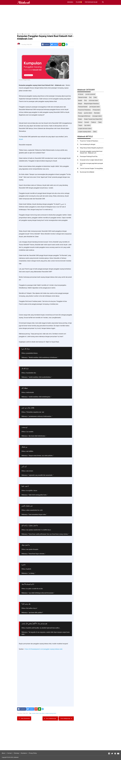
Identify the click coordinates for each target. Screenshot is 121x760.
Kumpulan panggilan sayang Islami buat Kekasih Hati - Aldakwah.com (91, 152)
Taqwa (80, 125)
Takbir (100, 122)
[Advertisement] (60, 19)
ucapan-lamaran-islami (84, 128)
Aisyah (21, 139)
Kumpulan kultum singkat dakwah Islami (91, 160)
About (3, 753)
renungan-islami (97, 116)
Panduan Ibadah (82, 106)
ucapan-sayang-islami (50, 713)
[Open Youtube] (118, 753)
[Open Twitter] (112, 753)
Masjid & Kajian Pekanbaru (91, 103)
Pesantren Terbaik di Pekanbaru (89, 141)
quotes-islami (35, 713)
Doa (90, 97)
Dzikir (95, 97)
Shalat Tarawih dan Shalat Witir (93, 119)
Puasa (80, 113)
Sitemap (16, 753)
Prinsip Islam (96, 110)
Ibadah (80, 100)
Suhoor (80, 122)
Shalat (80, 119)
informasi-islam (93, 100)
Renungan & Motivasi (84, 116)
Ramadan (97, 113)
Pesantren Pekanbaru (84, 110)
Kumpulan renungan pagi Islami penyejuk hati (91, 164)
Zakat (94, 131)
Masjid (80, 103)
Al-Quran (80, 94)
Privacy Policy (33, 753)
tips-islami (42, 713)
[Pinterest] (60, 44)
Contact (9, 753)
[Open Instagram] (115, 753)
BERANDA (70, 2)
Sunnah (87, 122)
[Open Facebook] (109, 753)
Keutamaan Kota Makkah (87, 172)
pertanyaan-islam (95, 106)
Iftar (85, 100)
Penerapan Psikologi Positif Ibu (89, 156)
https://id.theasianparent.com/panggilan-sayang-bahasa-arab (43, 649)
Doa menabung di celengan (87, 144)
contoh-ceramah (90, 94)
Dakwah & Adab (82, 97)
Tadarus (93, 122)
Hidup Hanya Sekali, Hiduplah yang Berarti (91, 148)
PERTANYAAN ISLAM (91, 2)
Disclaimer (24, 753)
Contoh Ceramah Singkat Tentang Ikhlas (91, 168)
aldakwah (16, 757)
